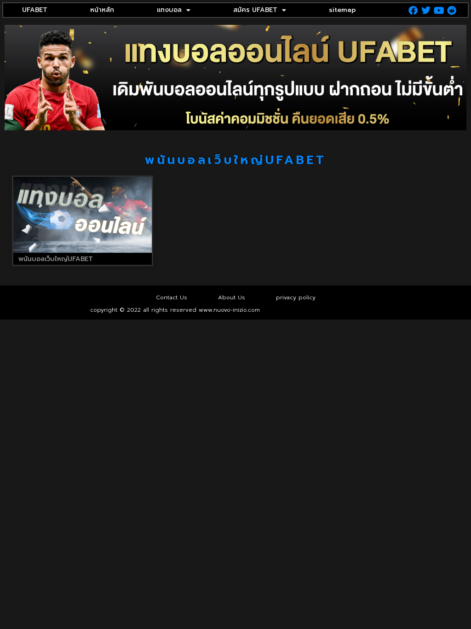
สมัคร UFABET (255, 10)
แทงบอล (169, 10)
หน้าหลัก (102, 10)
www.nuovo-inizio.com (229, 310)
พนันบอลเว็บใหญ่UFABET (55, 259)
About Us (231, 297)
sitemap (342, 10)
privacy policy (296, 297)
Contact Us (171, 297)
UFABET (34, 10)
